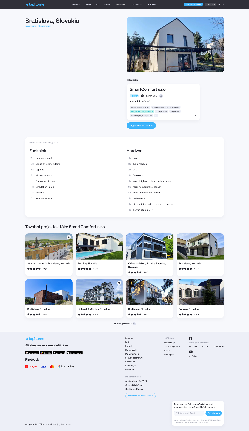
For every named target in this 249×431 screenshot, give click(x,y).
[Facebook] (190, 338)
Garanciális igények (134, 385)
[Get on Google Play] (46, 352)
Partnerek (152, 4)
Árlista (167, 350)
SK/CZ (196, 346)
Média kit (168, 342)
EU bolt (107, 4)
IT (211, 346)
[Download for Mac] (75, 352)
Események (130, 365)
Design (88, 4)
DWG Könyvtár (171, 346)
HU (203, 346)
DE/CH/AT (219, 346)
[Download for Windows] (32, 352)
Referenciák (121, 4)
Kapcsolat (211, 4)
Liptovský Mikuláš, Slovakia (94, 309)
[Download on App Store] (59, 352)
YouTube (193, 356)
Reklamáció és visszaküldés (139, 396)
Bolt (97, 4)
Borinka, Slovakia (189, 309)
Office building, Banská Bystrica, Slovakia (147, 265)
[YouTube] (191, 352)
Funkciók (76, 4)
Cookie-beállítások (134, 389)
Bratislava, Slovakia (190, 263)
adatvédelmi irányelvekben (199, 422)
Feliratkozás (214, 413)
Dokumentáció (137, 4)
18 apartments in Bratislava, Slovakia (48, 263)
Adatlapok (169, 354)
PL (208, 346)
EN (190, 346)
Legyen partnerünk (193, 4)
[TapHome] (35, 4)
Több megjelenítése (122, 323)
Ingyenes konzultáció (141, 125)
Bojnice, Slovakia (87, 263)
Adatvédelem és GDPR (136, 381)
